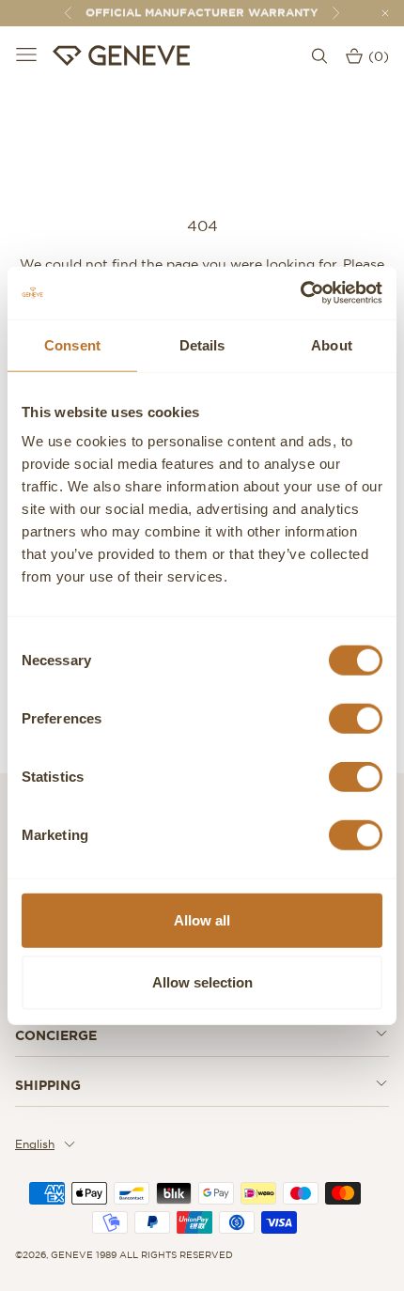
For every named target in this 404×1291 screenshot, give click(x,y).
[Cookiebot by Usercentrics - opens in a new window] (300, 293)
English (34, 1144)
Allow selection (202, 981)
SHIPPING (48, 1085)
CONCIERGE (56, 1035)
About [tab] (331, 344)
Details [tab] (202, 344)
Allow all (202, 920)
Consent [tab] (72, 344)
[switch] (355, 719)
